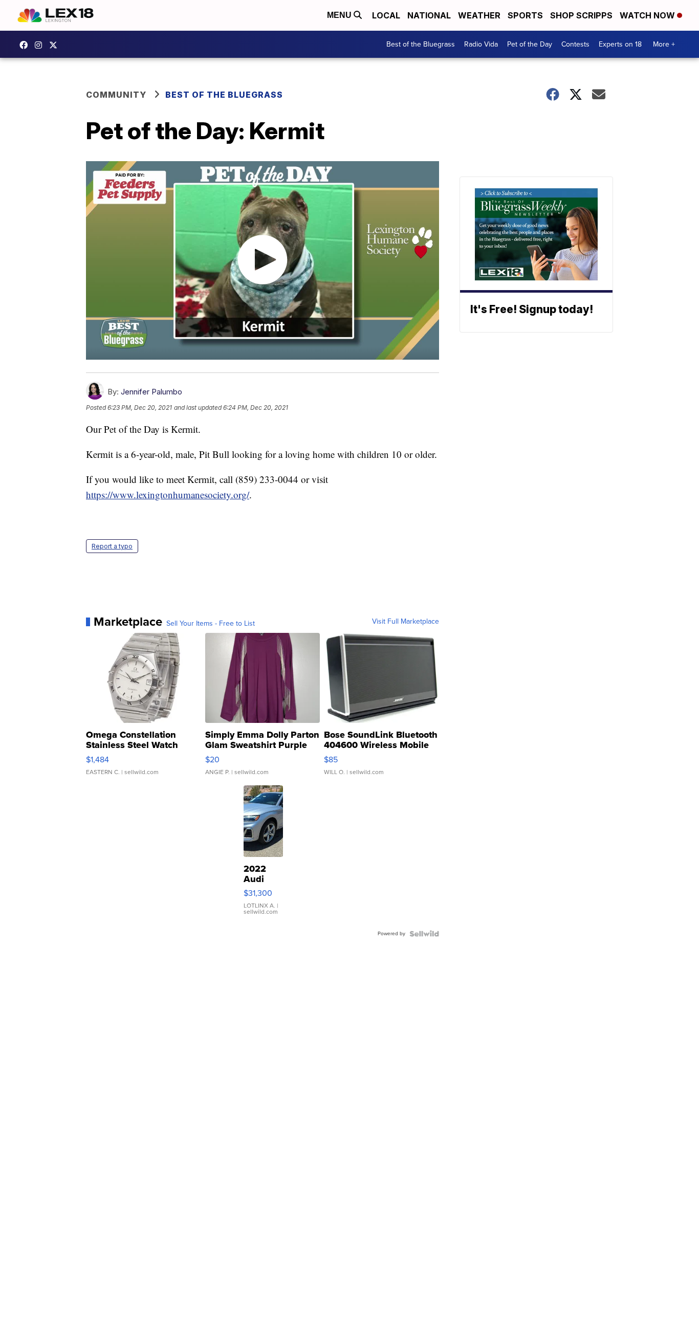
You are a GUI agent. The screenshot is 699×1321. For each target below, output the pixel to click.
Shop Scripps (581, 15)
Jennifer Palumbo (151, 392)
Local (386, 15)
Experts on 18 (620, 44)
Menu (340, 15)
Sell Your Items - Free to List (210, 623)
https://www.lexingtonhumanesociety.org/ (167, 494)
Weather (479, 15)
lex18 (26, 45)
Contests (575, 44)
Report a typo (112, 546)
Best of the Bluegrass (420, 44)
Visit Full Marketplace (405, 621)
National (429, 15)
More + (664, 44)
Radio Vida (481, 44)
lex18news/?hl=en (41, 45)
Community (116, 95)
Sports (525, 15)
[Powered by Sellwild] (424, 933)
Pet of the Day (529, 44)
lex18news (55, 45)
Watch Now (648, 15)
